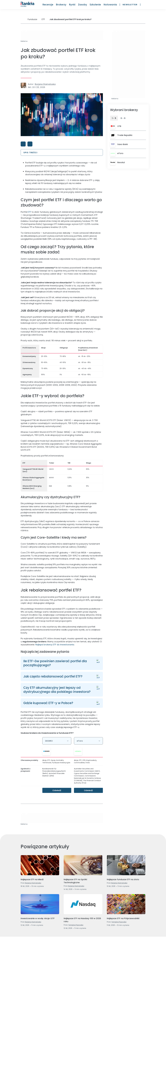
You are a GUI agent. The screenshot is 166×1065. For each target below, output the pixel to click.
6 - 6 (123, 118)
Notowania (110, 4)
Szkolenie (95, 4)
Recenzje (47, 4)
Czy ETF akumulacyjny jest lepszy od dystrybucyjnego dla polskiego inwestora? (57, 689)
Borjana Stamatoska (45, 84)
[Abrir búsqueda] (144, 4)
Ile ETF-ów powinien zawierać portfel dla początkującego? (55, 663)
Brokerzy (61, 4)
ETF (29, 212)
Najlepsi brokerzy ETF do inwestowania (54, 644)
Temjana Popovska (75, 925)
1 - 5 (114, 118)
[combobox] (56, 740)
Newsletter (130, 4)
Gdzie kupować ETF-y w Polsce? (48, 703)
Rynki (72, 4)
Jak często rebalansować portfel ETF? (52, 676)
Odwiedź (56, 790)
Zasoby (82, 4)
